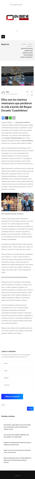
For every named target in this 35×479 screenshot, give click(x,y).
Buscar (3, 405)
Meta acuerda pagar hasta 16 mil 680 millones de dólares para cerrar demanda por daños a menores (17, 460)
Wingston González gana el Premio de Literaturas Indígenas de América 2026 (17, 443)
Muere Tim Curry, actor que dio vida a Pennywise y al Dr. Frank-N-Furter (17, 451)
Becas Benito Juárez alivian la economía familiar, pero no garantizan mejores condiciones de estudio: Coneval (17, 427)
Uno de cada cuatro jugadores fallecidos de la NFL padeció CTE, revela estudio (16, 436)
